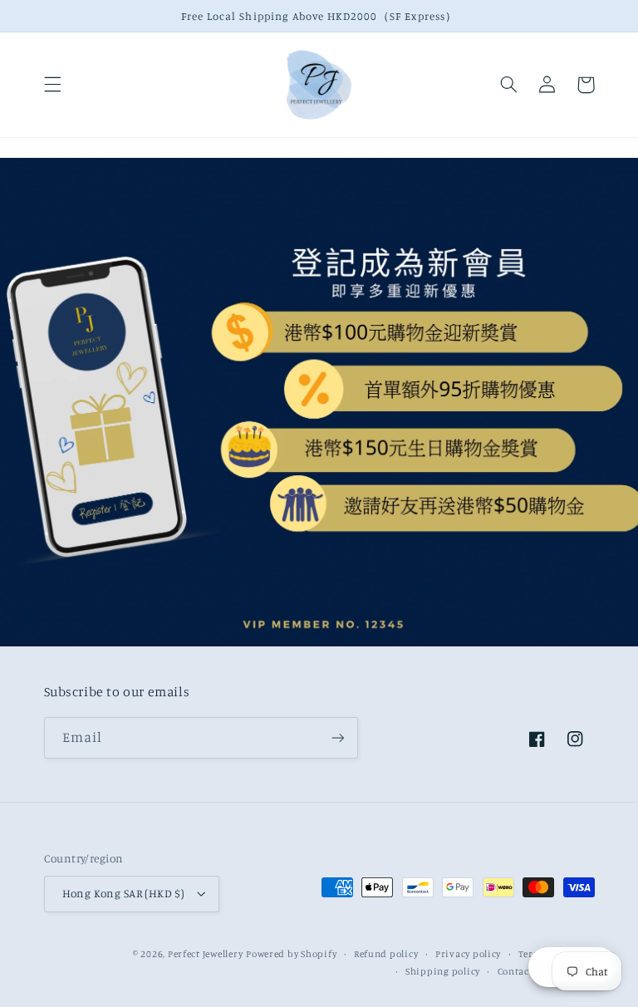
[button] (52, 85)
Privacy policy (468, 954)
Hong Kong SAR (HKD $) (123, 893)
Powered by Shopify (291, 954)
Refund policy (386, 954)
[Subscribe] (337, 737)
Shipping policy (442, 971)
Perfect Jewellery (205, 954)
